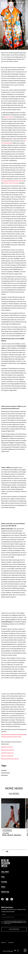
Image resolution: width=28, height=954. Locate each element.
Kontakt (4, 882)
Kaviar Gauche (9, 117)
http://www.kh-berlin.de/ (7, 750)
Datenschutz (11, 942)
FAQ (2, 877)
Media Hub (5, 892)
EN (14, 950)
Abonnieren (14, 929)
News (3, 887)
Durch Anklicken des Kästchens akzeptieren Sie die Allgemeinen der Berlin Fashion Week (15, 922)
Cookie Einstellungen (8, 951)
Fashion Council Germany (11, 183)
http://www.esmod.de (7, 747)
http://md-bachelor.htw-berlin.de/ (10, 758)
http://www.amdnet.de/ (7, 756)
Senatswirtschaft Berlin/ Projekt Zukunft (12, 181)
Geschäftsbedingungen (16, 922)
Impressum (3, 942)
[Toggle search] (17, 950)
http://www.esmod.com (7, 753)
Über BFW (5, 872)
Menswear (4, 775)
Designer (4, 770)
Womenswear (5, 773)
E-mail (3, 914)
